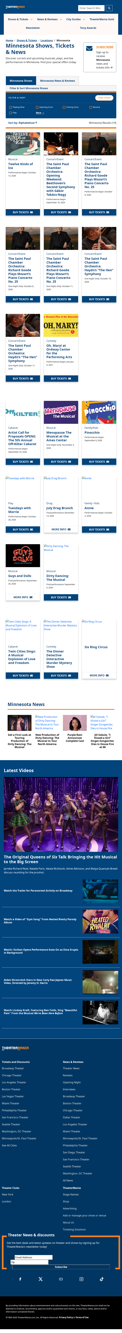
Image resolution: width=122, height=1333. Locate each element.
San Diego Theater (74, 1152)
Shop (66, 1201)
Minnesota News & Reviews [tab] (57, 80)
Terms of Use (82, 1317)
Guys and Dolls (19, 576)
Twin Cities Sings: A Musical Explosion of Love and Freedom (22, 657)
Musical (12, 159)
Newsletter (33, 28)
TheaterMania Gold (102, 19)
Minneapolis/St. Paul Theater (19, 1138)
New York (7, 1194)
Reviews (68, 1075)
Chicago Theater (12, 1075)
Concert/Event (55, 159)
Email (11, 1257)
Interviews (69, 1089)
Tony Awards (88, 28)
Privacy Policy (66, 1317)
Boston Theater (11, 1089)
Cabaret (13, 428)
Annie (89, 508)
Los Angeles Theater (14, 1082)
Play (10, 503)
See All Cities (9, 1145)
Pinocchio (92, 432)
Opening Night (72, 1082)
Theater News (71, 1068)
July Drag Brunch (59, 508)
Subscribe (61, 1267)
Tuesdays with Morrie (19, 510)
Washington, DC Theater (16, 1131)
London (6, 1201)
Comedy (51, 341)
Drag (49, 503)
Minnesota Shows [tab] (21, 80)
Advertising (70, 1208)
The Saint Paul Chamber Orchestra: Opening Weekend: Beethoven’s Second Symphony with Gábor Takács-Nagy (60, 179)
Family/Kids (91, 428)
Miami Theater (10, 1103)
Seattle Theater (11, 1124)
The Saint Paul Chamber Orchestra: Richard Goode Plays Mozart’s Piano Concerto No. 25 (96, 175)
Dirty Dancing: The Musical (57, 578)
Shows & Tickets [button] (18, 19)
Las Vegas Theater (13, 1096)
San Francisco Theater (15, 1117)
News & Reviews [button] (47, 19)
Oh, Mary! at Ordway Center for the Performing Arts (59, 351)
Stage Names (71, 1194)
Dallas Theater (71, 1117)
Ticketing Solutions (74, 1229)
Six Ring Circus (96, 647)
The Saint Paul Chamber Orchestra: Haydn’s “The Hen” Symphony (99, 266)
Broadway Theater (13, 1068)
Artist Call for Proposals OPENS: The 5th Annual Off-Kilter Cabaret (22, 438)
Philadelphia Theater (14, 1110)
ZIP (8, 1262)
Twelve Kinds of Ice (20, 166)
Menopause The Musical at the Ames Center (58, 436)
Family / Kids (92, 503)
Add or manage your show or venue (84, 1215)
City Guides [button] (73, 19)
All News (68, 1180)
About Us (68, 1222)
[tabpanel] (61, 418)
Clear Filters (104, 97)
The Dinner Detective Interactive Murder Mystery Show (59, 659)
